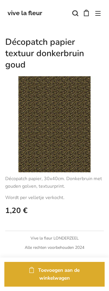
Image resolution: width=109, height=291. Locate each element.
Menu (98, 13)
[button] (75, 13)
